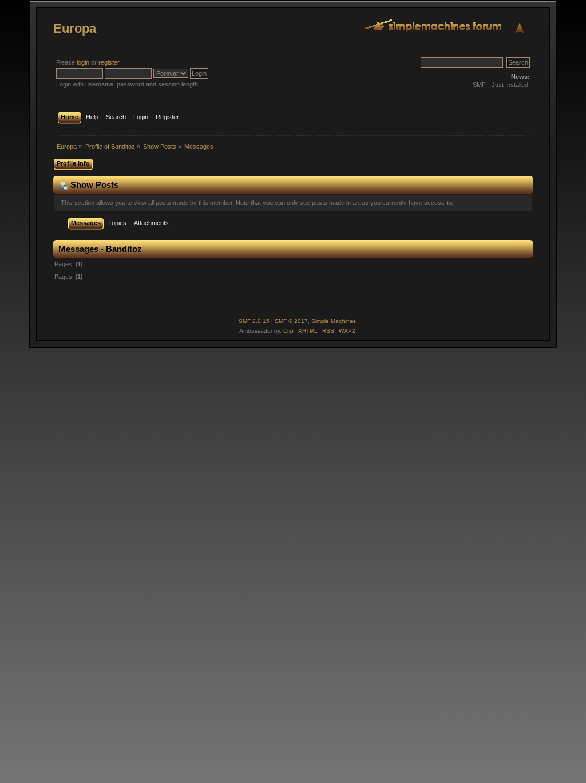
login (83, 62)
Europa (74, 28)
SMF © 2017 (291, 321)
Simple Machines (333, 321)
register (108, 62)
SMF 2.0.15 (254, 321)
